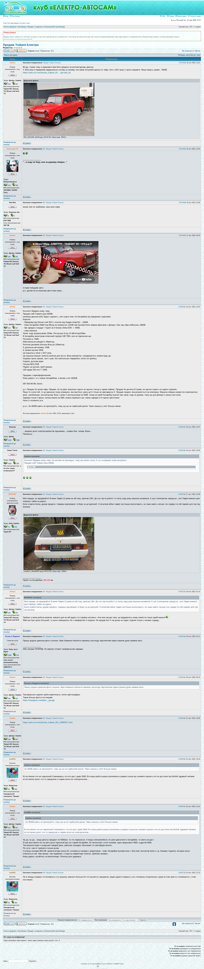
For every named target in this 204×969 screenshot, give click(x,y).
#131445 (182, 235)
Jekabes (44, 413)
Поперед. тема (183, 55)
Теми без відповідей (11, 23)
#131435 (182, 149)
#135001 (181, 307)
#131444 (182, 202)
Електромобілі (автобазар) (54, 27)
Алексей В (17, 47)
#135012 (181, 591)
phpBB (97, 964)
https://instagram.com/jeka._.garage (39, 700)
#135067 (181, 806)
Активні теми (25, 23)
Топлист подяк (195, 16)
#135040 (181, 718)
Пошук (171, 16)
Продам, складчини (35, 27)
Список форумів (10, 27)
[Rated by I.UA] (102, 968)
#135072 (181, 873)
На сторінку (186, 51)
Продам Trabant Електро (21, 44)
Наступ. (198, 51)
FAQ (163, 16)
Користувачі (181, 16)
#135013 (181, 636)
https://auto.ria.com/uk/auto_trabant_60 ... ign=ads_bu (47, 73)
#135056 (181, 759)
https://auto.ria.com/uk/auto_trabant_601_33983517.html (47, 722)
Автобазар (22, 27)
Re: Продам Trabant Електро (53, 149)
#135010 (181, 494)
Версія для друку (10, 55)
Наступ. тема (195, 55)
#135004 (181, 450)
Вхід (6, 16)
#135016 (181, 677)
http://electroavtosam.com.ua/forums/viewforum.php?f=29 (18, 39)
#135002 (181, 427)
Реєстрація (15, 16)
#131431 (182, 63)
